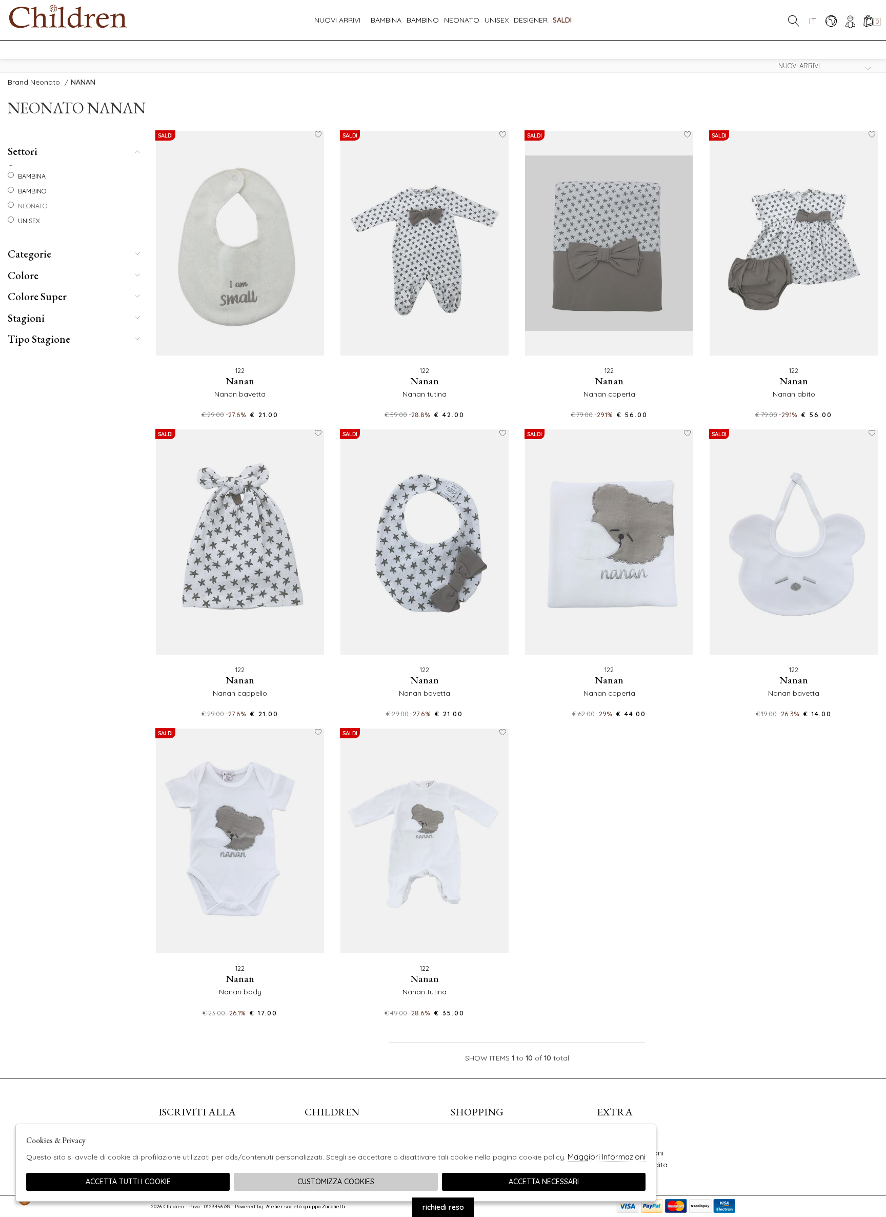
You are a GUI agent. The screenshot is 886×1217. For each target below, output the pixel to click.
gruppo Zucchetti (324, 1206)
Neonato (461, 20)
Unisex (497, 20)
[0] (867, 20)
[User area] (849, 20)
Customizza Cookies (335, 1181)
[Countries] (830, 20)
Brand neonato (34, 82)
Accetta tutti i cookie (128, 1181)
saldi (562, 20)
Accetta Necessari (544, 1181)
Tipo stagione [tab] (39, 339)
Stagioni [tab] (26, 318)
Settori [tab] (22, 151)
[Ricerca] (793, 20)
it (813, 20)
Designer (531, 20)
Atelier (274, 1206)
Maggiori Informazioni (607, 1157)
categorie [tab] (29, 254)
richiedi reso (443, 1207)
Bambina (386, 20)
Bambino (423, 20)
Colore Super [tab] (37, 296)
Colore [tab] (23, 275)
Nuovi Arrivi (337, 20)
